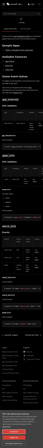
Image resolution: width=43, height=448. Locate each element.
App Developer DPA (9, 366)
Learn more (7, 426)
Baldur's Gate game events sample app (19, 50)
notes (40, 125)
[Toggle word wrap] (34, 146)
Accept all (14, 432)
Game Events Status (9, 400)
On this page (9, 14)
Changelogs (6, 385)
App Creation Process (10, 393)
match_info (9, 70)
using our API (17, 92)
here (30, 87)
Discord (29, 352)
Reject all (14, 438)
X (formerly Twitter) (33, 359)
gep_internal (9, 61)
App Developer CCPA (10, 362)
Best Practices (7, 396)
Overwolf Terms (8, 369)
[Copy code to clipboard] (38, 146)
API (3, 389)
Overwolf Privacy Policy (10, 373)
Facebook (30, 356)
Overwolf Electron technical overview (30, 398)
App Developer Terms (10, 352)
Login (32, 4)
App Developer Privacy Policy (10, 357)
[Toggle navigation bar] (4, 4)
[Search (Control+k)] (39, 4)
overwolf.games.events (21, 36)
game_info (9, 65)
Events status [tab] (25, 29)
